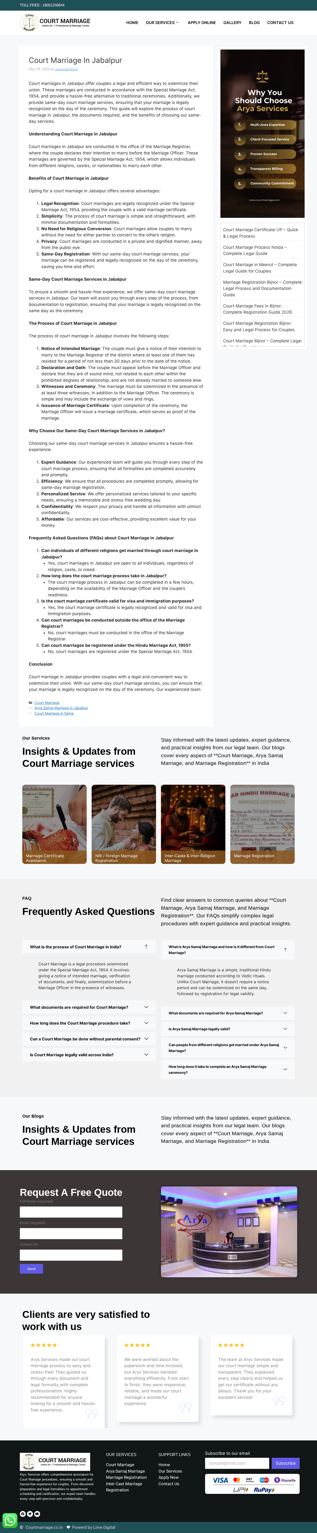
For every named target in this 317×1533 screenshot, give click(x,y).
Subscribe (286, 1463)
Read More (41, 840)
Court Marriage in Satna (54, 713)
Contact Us (280, 22)
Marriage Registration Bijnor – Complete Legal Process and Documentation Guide (262, 288)
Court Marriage (46, 703)
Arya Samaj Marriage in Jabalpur (61, 708)
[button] (288, 829)
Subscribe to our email (227, 1453)
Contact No (29, 1244)
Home (132, 22)
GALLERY (232, 22)
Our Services (160, 22)
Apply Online (202, 22)
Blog (254, 22)
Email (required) (32, 1223)
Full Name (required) (36, 1201)
